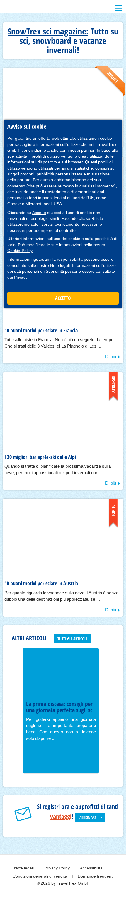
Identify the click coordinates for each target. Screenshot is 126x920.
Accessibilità (92, 868)
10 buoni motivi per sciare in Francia (41, 330)
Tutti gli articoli (72, 638)
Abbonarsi (88, 817)
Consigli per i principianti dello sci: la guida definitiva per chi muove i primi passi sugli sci (57, 713)
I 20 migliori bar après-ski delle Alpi (40, 456)
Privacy (21, 277)
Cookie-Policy (20, 250)
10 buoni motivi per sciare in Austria (41, 583)
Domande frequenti (95, 876)
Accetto (39, 212)
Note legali (60, 265)
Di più (110, 356)
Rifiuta (97, 218)
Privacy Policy (57, 868)
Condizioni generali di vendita (40, 876)
